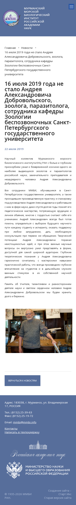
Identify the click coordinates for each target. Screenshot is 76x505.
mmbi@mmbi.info (24, 422)
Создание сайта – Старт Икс (59, 492)
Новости (27, 48)
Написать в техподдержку (22, 432)
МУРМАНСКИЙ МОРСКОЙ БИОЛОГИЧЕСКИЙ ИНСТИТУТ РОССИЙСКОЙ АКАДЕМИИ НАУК (31, 18)
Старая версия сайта (57, 497)
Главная (10, 48)
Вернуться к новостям (22, 380)
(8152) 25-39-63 (21, 412)
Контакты (11, 428)
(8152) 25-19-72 (23, 416)
